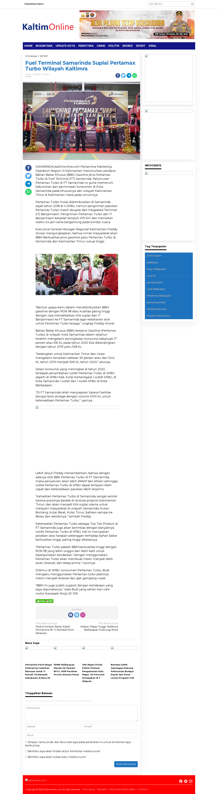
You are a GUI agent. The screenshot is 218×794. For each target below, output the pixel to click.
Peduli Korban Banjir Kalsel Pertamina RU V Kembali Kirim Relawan (55, 628)
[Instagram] (82, 614)
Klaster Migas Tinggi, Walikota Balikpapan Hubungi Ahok (99, 626)
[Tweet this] (123, 75)
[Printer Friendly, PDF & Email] (44, 600)
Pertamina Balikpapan (159, 295)
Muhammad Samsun (158, 315)
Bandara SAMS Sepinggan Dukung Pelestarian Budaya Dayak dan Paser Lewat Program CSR (122, 671)
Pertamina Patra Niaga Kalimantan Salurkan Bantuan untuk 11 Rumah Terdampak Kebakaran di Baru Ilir (38, 671)
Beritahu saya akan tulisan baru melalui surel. (57, 756)
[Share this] (117, 75)
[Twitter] (76, 614)
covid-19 (151, 275)
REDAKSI (102, 789)
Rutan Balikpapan (156, 269)
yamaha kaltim (155, 282)
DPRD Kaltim (154, 255)
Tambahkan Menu (34, 4)
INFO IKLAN (89, 789)
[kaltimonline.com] (51, 24)
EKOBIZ (28, 77)
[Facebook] (70, 614)
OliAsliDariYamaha (156, 309)
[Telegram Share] (129, 75)
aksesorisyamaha (156, 302)
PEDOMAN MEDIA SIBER (122, 789)
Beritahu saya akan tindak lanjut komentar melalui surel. (64, 751)
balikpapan (152, 262)
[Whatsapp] (134, 75)
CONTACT (143, 789)
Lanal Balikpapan (156, 289)
